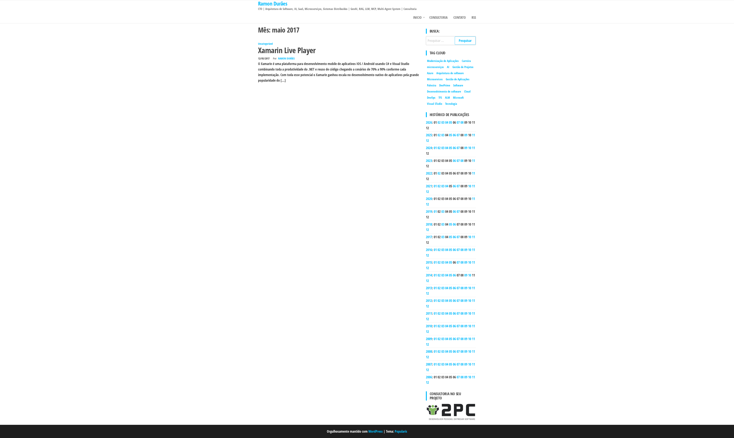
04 (446, 122)
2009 (429, 338)
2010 (429, 326)
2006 (429, 377)
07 (458, 122)
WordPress (375, 431)
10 (469, 147)
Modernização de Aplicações (443, 61)
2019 (429, 211)
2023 (429, 160)
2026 (429, 122)
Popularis (401, 431)
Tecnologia (451, 104)
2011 (429, 313)
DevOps (431, 97)
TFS (440, 97)
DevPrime (444, 85)
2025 (429, 135)
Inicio (417, 17)
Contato (459, 17)
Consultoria (438, 17)
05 (450, 122)
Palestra (431, 85)
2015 (429, 262)
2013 (429, 288)
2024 (429, 147)
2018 (429, 224)
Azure (430, 73)
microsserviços (435, 67)
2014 (429, 275)
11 (473, 135)
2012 (429, 300)
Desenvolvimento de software (444, 91)
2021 (429, 186)
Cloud (467, 91)
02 (439, 122)
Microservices (435, 79)
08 (462, 122)
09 (465, 135)
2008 (429, 351)
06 (454, 135)
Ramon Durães (286, 58)
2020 (429, 198)
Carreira (466, 61)
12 (427, 140)
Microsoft (458, 97)
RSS (474, 17)
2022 (429, 173)
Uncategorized (265, 44)
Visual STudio (434, 104)
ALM (447, 97)
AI (448, 67)
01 (435, 147)
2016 (429, 249)
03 (442, 122)
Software (458, 85)
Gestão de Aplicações (457, 79)
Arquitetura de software (450, 73)
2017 (429, 237)
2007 (429, 364)
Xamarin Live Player (286, 50)
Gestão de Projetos (462, 67)
